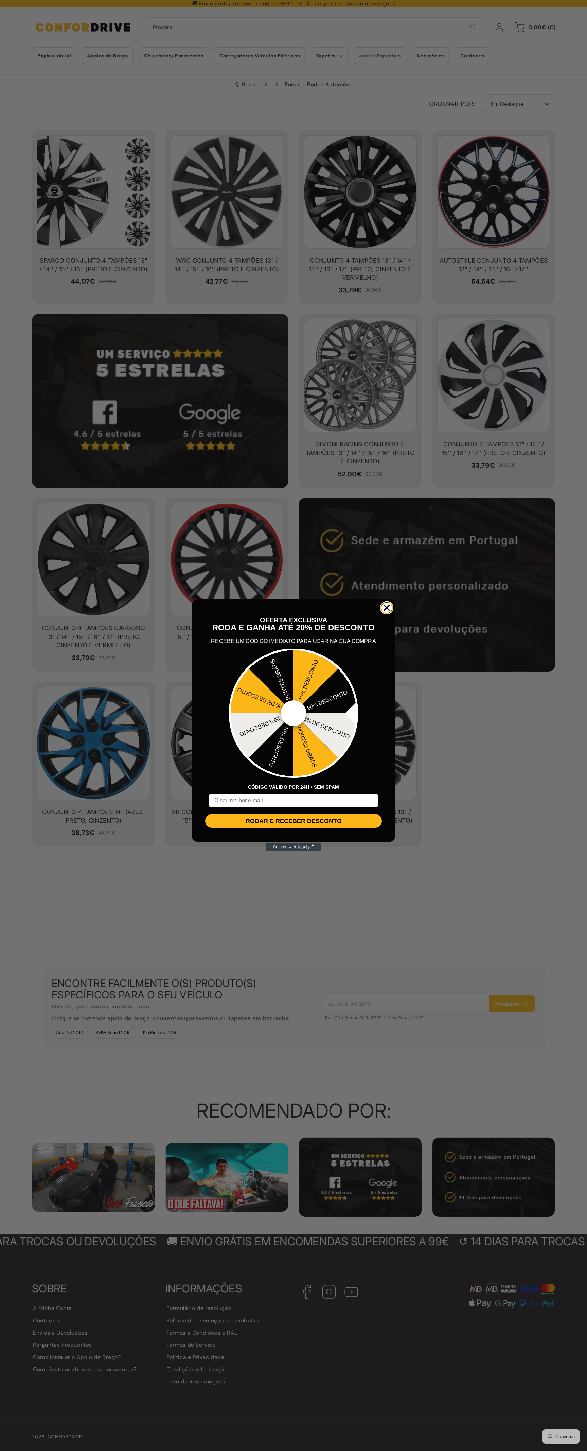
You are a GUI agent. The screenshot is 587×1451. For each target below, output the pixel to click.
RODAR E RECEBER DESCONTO (294, 821)
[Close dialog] (387, 608)
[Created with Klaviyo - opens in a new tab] (293, 847)
